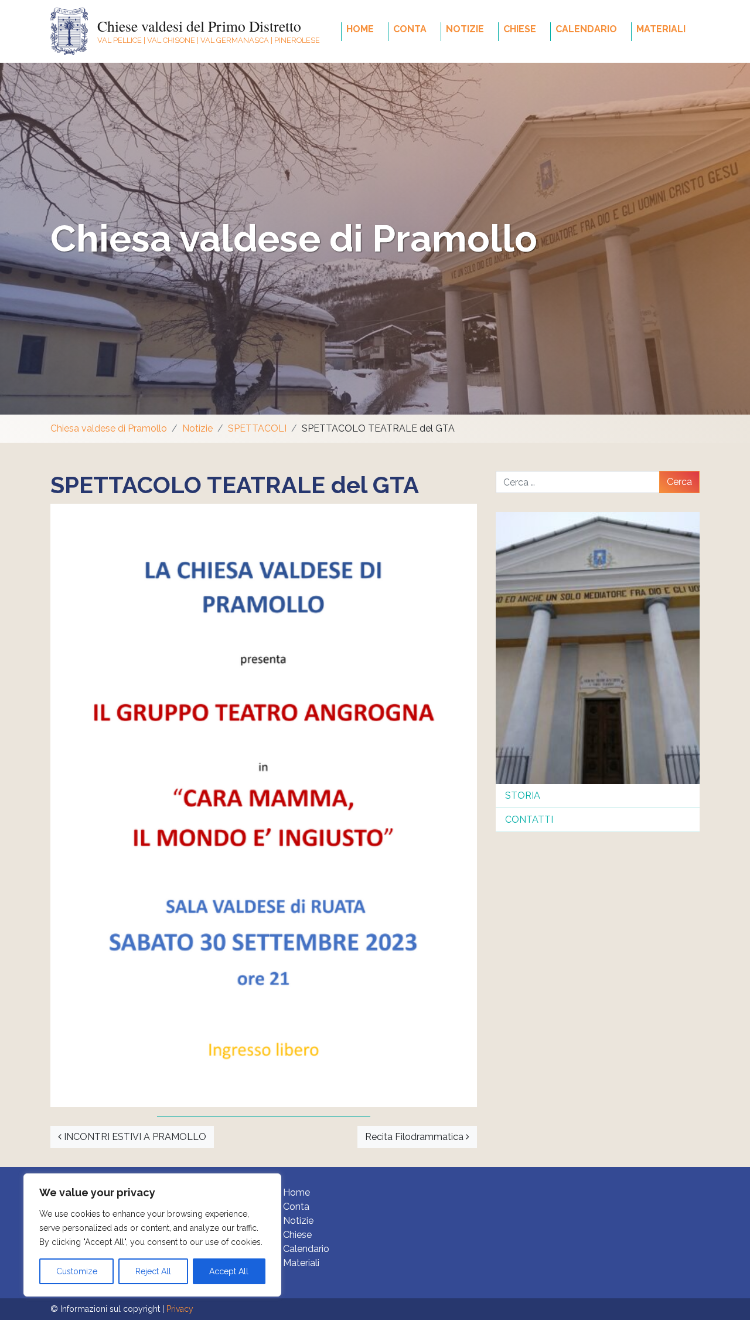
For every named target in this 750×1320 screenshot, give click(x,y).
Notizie (465, 29)
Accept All (228, 1271)
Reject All (153, 1271)
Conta (410, 29)
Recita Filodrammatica (415, 1136)
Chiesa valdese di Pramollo (293, 238)
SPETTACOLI (257, 428)
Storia (522, 795)
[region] (152, 1235)
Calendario (586, 29)
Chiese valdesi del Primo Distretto (199, 26)
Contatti (529, 819)
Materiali (661, 29)
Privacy (179, 1309)
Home (360, 29)
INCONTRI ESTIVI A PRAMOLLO (134, 1136)
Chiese (519, 29)
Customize (76, 1271)
